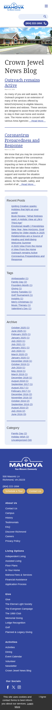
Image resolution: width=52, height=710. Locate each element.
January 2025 (20, 337)
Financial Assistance (16, 579)
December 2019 (21, 361)
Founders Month (21, 285)
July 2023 (18, 341)
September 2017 (22, 384)
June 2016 (18, 414)
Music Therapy (21, 305)
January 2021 (20, 347)
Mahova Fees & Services (18, 575)
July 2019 (18, 367)
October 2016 (20, 401)
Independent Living (15, 556)
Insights (17, 298)
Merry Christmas (22, 302)
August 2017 (19, 387)
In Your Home (12, 570)
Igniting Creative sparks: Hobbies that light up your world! (25, 209)
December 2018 (21, 377)
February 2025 (21, 334)
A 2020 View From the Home (26, 246)
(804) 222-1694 (34, 23)
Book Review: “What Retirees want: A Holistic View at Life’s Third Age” (27, 219)
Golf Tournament (22, 295)
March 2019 (19, 374)
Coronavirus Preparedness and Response (22, 140)
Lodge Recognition (15, 622)
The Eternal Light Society (18, 604)
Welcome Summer (21, 242)
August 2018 (19, 381)
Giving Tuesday (21, 292)
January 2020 (20, 357)
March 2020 (19, 354)
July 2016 (18, 411)
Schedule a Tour (14, 491)
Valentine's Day (21, 308)
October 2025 (20, 327)
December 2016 (21, 394)
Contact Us (35, 491)
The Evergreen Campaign (19, 609)
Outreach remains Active (22, 82)
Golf (7, 627)
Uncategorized (21, 440)
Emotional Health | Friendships (27, 226)
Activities (11, 642)
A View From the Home (23, 249)
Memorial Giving (14, 618)
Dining (8, 652)
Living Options (14, 551)
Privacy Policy (12, 541)
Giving (16, 288)
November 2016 (21, 397)
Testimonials (12, 522)
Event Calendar (13, 656)
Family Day (19, 282)
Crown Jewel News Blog (18, 670)
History (9, 517)
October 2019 (20, 364)
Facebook (8, 687)
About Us (11, 503)
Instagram (19, 687)
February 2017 (21, 391)
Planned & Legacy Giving (18, 632)
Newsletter (11, 666)
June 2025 (18, 331)
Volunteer (10, 661)
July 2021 (18, 344)
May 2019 (18, 371)
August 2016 (19, 407)
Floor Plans (11, 565)
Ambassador (19, 278)
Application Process (15, 584)
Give (8, 594)
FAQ (7, 527)
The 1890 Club (13, 613)
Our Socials (13, 681)
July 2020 (18, 351)
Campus (9, 513)
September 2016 (22, 404)
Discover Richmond (15, 531)
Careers (9, 536)
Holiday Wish (20, 436)
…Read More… (37, 121)
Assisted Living (13, 561)
